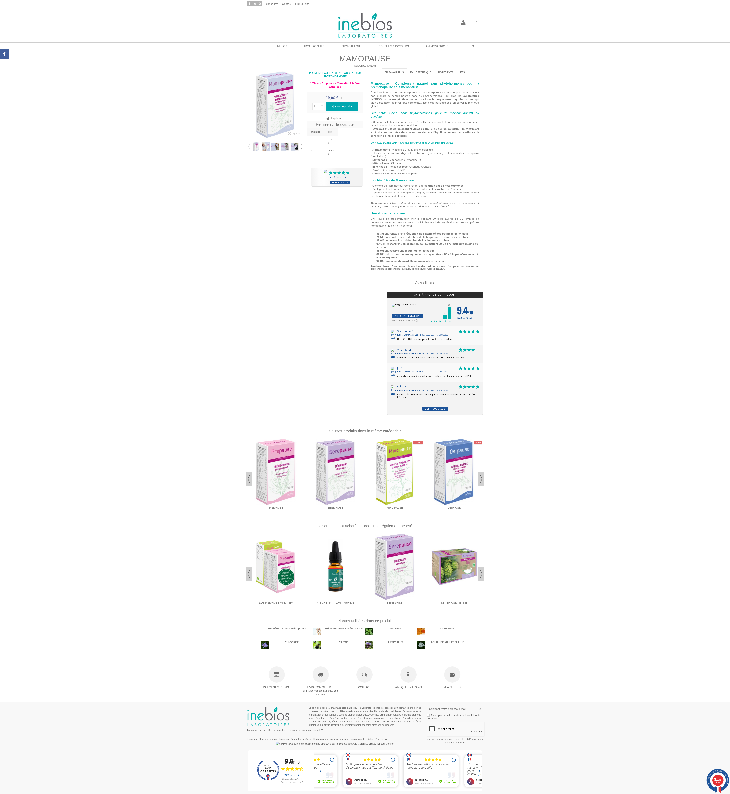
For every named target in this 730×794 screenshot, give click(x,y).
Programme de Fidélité (361, 739)
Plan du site (302, 3)
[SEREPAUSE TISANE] (454, 567)
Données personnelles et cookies (330, 739)
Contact (286, 3)
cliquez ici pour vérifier (381, 743)
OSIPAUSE (454, 507)
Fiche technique (420, 72)
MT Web (321, 730)
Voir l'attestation (407, 316)
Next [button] (301, 146)
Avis (462, 72)
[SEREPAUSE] (335, 472)
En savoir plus (394, 72)
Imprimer (336, 118)
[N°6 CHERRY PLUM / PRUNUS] (335, 567)
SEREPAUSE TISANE (454, 602)
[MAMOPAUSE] (256, 146)
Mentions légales (268, 739)
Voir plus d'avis (435, 408)
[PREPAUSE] (276, 472)
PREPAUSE (276, 507)
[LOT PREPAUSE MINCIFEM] (276, 567)
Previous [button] (249, 146)
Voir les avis (340, 182)
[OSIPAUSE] (454, 472)
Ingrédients (445, 72)
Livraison (252, 739)
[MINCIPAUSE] (395, 472)
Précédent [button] (249, 104)
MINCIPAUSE (395, 507)
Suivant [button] (301, 104)
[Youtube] (254, 3)
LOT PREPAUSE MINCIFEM (276, 602)
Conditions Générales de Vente (295, 739)
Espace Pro (271, 3)
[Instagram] (259, 3)
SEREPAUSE (335, 507)
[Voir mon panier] (477, 23)
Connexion (463, 23)
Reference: (360, 65)
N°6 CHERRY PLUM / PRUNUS (335, 602)
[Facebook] (249, 3)
